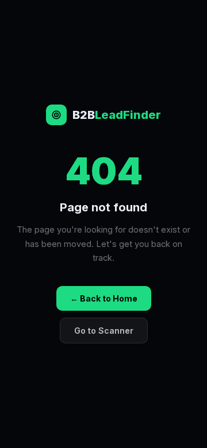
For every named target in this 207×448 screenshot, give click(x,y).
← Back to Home (103, 298)
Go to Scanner (103, 330)
